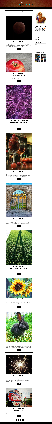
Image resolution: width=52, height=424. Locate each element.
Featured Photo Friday (19, 41)
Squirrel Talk (26, 3)
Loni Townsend (23, 75)
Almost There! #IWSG (37, 44)
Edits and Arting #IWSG (38, 39)
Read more (19, 48)
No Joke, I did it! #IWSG (38, 42)
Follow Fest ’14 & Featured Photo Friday (19, 120)
